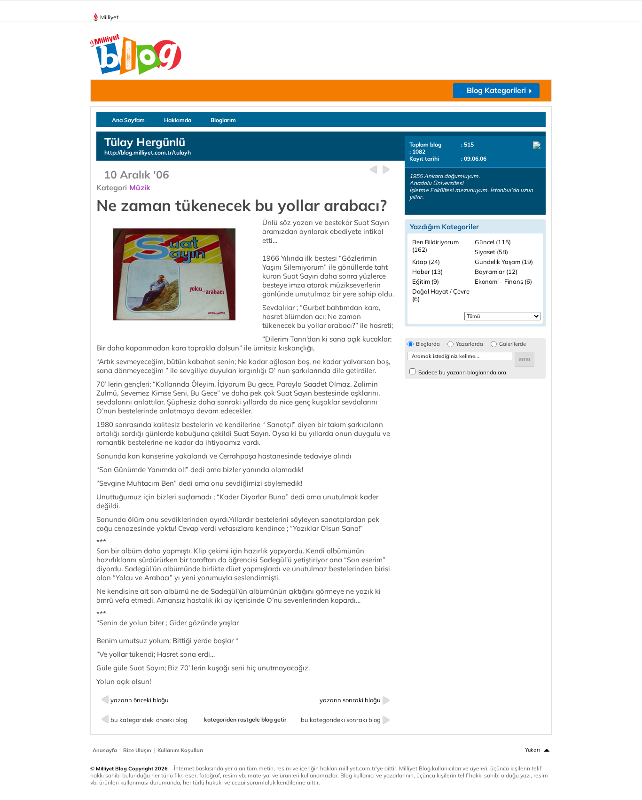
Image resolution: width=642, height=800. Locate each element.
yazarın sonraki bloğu (350, 700)
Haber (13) (427, 271)
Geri (373, 169)
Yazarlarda (469, 344)
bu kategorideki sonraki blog (341, 719)
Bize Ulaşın (137, 750)
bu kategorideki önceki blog (149, 719)
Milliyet (109, 17)
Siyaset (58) (491, 252)
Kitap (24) (426, 261)
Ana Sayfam (128, 120)
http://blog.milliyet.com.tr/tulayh (147, 152)
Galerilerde (512, 344)
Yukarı (532, 749)
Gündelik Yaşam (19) (504, 261)
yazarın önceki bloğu (139, 700)
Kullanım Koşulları (180, 750)
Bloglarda (428, 344)
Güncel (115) (493, 242)
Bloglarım (223, 120)
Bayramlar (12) (496, 271)
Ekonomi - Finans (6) (503, 281)
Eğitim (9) (425, 281)
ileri (386, 169)
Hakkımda (177, 120)
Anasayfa (105, 750)
